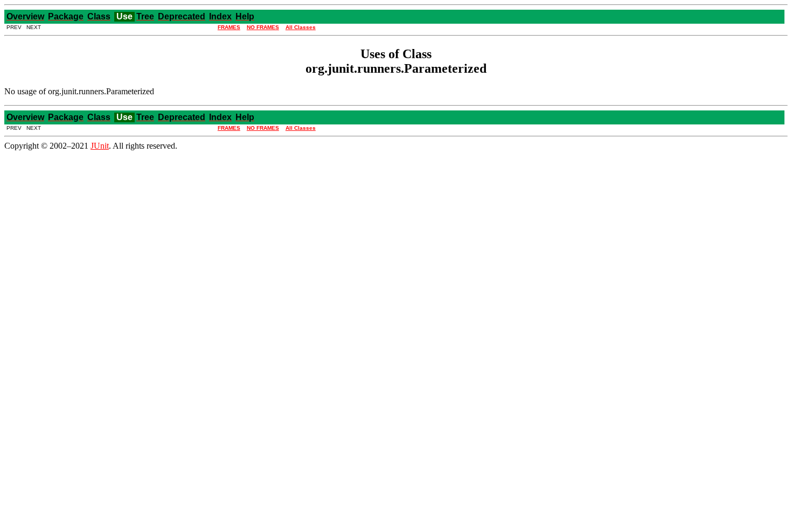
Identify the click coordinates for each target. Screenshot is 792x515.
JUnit (100, 145)
